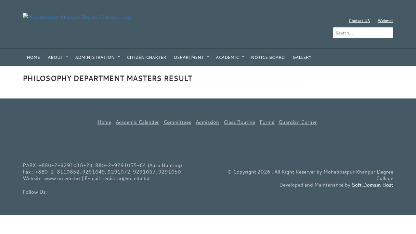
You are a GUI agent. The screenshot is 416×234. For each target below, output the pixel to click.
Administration (95, 57)
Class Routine (239, 122)
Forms (267, 122)
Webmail (385, 20)
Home (33, 57)
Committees (177, 122)
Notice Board (268, 57)
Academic (227, 57)
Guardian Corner (298, 122)
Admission (207, 122)
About (55, 57)
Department (189, 57)
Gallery (301, 57)
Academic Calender (137, 122)
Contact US (359, 20)
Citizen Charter (146, 57)
